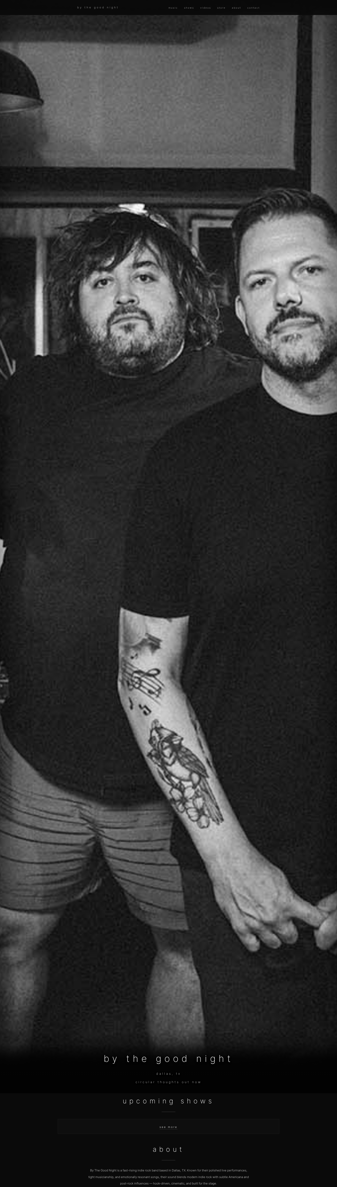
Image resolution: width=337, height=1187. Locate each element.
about (236, 7)
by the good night (98, 7)
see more (168, 1127)
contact (253, 7)
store (221, 7)
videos (205, 7)
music (173, 7)
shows (189, 7)
